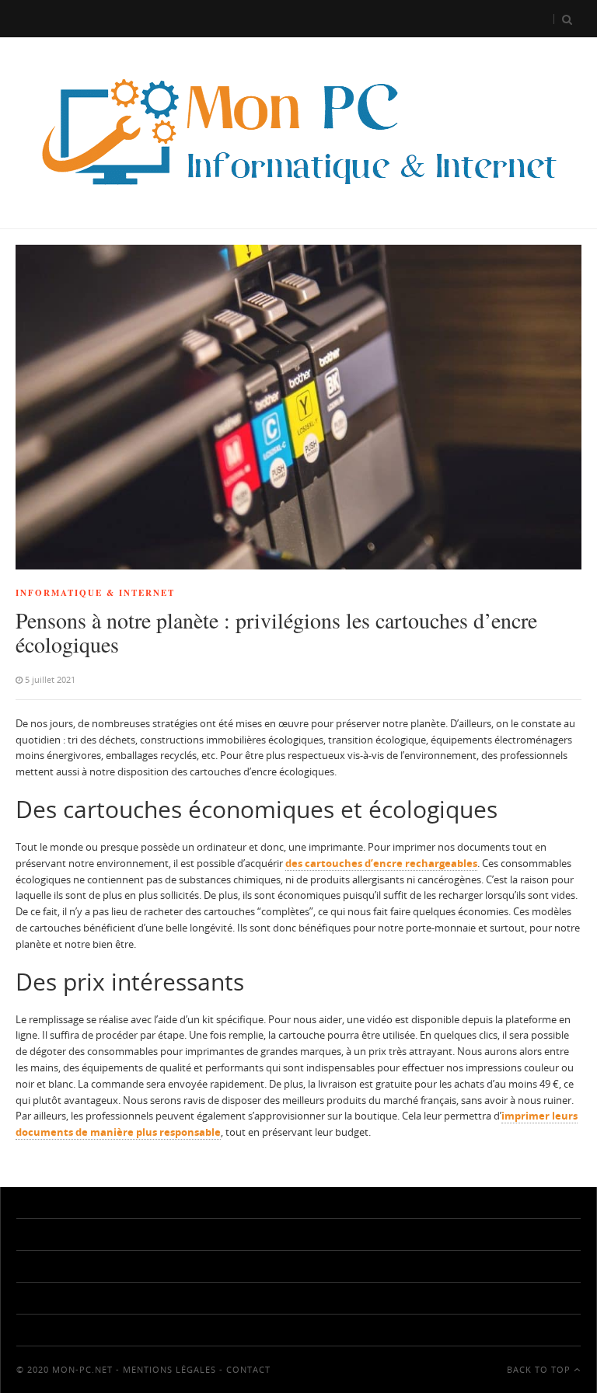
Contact (248, 1369)
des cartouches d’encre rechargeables (381, 863)
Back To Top (540, 1369)
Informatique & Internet (95, 593)
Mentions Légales (169, 1369)
